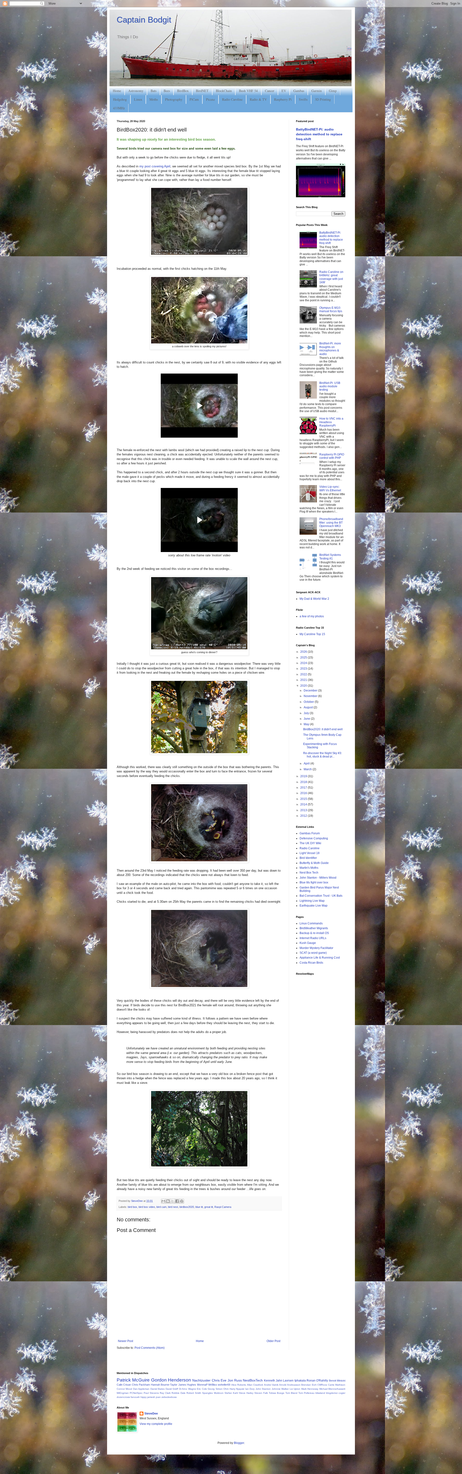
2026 (304, 651)
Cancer (269, 90)
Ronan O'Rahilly (317, 1380)
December (311, 690)
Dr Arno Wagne (187, 1389)
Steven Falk (261, 1393)
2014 (304, 804)
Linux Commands (311, 923)
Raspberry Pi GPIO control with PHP (331, 456)
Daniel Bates (157, 1389)
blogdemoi (332, 1393)
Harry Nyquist (237, 1389)
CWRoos (322, 1384)
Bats (153, 90)
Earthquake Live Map (313, 905)
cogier (342, 1393)
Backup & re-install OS (314, 933)
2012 (304, 815)
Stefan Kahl (231, 1393)
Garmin (316, 90)
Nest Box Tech (309, 872)
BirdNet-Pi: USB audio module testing (329, 386)
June (307, 718)
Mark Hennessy (309, 1389)
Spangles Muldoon (212, 1393)
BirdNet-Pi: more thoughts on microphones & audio (330, 348)
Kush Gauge (308, 943)
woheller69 (224, 1384)
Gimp (333, 90)
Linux (138, 99)
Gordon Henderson (171, 1379)
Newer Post (125, 1341)
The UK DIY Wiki (310, 843)
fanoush (135, 1397)
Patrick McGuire (133, 1379)
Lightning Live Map (312, 900)
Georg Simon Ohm (218, 1389)
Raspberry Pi (283, 99)
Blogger (239, 1443)
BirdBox (183, 90)
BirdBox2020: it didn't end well (323, 729)
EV (284, 90)
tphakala (300, 1380)
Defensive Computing (314, 838)
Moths (153, 99)
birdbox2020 (187, 1206)
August (309, 707)
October (309, 702)
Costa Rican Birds (311, 962)
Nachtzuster (201, 1380)
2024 (304, 663)
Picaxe (210, 99)
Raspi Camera (222, 1206)
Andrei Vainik (271, 1384)
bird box (132, 1206)
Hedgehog (120, 99)
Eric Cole (202, 1389)
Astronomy (135, 90)
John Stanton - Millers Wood (318, 877)
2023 (304, 668)
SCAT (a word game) (313, 952)
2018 (304, 782)
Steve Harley (246, 1393)
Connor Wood (124, 1389)
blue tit (199, 1206)
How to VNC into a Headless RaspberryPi (331, 422)
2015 (304, 799)
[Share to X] (172, 1201)
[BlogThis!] (168, 1201)
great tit (208, 1206)
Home (117, 90)
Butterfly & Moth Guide (314, 863)
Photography (173, 99)
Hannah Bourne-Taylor (164, 1384)
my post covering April (154, 166)
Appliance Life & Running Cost (320, 957)
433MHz (119, 108)
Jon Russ (235, 1380)
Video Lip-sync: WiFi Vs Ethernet (330, 488)
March (308, 769)
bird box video (147, 1206)
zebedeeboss (169, 1397)
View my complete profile (156, 1424)
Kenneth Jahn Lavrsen (279, 1380)
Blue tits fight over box (314, 882)
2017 (304, 787)
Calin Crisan (124, 1384)
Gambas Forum (310, 833)
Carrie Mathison (336, 1384)
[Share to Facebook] (177, 1201)
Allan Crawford (255, 1384)
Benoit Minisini (337, 1380)
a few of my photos (312, 616)
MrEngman (123, 1393)
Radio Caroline (232, 99)
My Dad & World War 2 (314, 598)
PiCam (194, 99)
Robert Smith (193, 1393)
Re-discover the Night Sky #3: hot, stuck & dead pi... (322, 754)
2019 (304, 776)
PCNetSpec (136, 1393)
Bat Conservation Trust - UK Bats (321, 895)
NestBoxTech (253, 1380)
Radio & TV (258, 99)
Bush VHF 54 (248, 90)
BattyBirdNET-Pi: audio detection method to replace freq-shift (319, 134)
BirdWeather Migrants (314, 928)
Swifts (303, 99)
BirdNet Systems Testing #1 (330, 556)
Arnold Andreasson (289, 1384)
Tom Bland (291, 1393)
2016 (304, 793)
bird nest (173, 1206)
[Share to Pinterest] (181, 1201)
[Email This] (163, 1201)
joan (158, 1397)
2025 (304, 657)
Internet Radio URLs (313, 938)
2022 (304, 674)
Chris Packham (141, 1384)
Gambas (298, 90)
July (307, 713)
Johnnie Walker (280, 1389)
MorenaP (202, 1384)
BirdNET (202, 90)
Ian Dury (250, 1389)
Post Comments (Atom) (150, 1347)
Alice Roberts (238, 1384)
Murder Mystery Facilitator (316, 948)
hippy (144, 1397)
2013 (304, 810)
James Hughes (187, 1384)
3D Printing (323, 99)
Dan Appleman (141, 1389)
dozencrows (123, 1397)
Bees (167, 90)
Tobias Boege (276, 1393)
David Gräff (172, 1389)
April (307, 763)
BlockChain (224, 90)
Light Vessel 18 (310, 853)
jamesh (151, 1397)
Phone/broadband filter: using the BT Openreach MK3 (331, 522)
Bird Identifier (308, 858)
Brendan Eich (308, 1384)
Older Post (273, 1341)
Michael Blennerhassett (332, 1389)
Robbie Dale (179, 1393)
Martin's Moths (309, 867)
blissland (320, 1393)
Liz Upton (295, 1389)
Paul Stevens (151, 1393)
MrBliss (212, 1384)
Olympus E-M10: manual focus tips (330, 309)
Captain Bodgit (144, 19)
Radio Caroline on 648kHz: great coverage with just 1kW (331, 277)
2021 (304, 680)
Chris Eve (219, 1380)
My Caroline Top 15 (312, 634)
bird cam (161, 1206)
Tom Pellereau (306, 1393)
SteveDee (151, 1413)
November (311, 696)
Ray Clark (165, 1393)
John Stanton (263, 1389)
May (307, 724)
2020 (304, 685)
